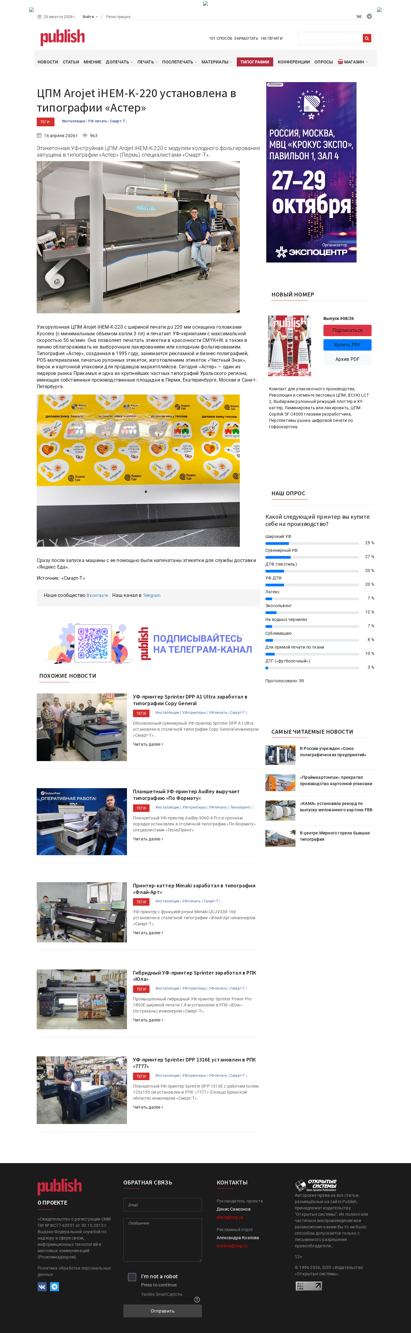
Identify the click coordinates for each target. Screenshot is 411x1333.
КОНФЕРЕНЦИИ (294, 62)
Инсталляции (74, 121)
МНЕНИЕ (92, 62)
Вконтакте (97, 595)
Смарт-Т (118, 121)
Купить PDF (347, 345)
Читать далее (147, 744)
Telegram (152, 595)
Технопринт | (241, 807)
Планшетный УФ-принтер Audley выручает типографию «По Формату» (186, 794)
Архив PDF (347, 359)
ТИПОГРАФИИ (255, 62)
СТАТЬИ (71, 62)
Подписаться (347, 330)
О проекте (52, 1202)
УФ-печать (98, 121)
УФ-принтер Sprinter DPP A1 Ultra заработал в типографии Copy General (190, 700)
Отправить (163, 1311)
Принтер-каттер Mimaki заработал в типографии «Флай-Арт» (194, 888)
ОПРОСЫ (323, 62)
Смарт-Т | (238, 713)
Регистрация (118, 16)
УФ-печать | (219, 713)
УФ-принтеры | (195, 713)
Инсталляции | (168, 713)
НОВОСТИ (48, 62)
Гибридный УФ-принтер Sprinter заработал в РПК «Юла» (194, 976)
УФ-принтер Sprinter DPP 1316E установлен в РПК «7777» (194, 1063)
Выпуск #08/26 (338, 318)
